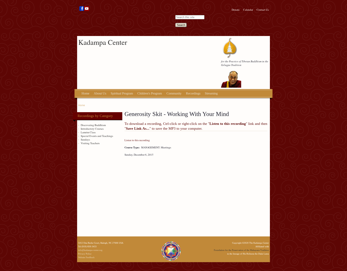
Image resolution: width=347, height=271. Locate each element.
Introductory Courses (92, 128)
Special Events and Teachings (97, 136)
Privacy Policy (85, 254)
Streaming (211, 93)
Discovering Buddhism (93, 125)
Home (85, 93)
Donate (236, 9)
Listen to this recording (137, 140)
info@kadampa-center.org (90, 250)
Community (174, 93)
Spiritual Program (122, 93)
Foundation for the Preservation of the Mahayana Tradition (241, 250)
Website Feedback (86, 257)
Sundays (85, 139)
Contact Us (263, 9)
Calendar (248, 9)
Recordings (193, 93)
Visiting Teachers (90, 143)
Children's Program (149, 93)
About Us (100, 93)
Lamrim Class (88, 132)
